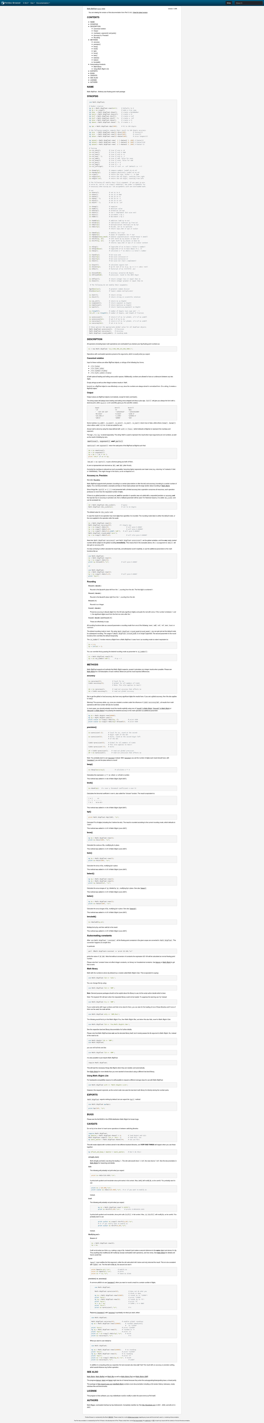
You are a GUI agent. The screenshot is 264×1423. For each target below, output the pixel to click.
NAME (92, 22)
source (99, 9)
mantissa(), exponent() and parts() (105, 33)
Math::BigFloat (92, 8)
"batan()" (143, 888)
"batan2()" (133, 908)
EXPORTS (94, 71)
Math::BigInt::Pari (127, 1376)
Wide (229, 3)
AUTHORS (93, 82)
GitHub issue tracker (133, 1417)
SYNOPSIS (94, 24)
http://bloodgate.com (148, 1405)
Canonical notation (100, 28)
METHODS (94, 40)
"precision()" (91, 760)
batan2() (96, 58)
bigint (103, 1380)
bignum (158, 962)
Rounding (97, 37)
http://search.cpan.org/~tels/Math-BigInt (111, 1384)
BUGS (92, 73)
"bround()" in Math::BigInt (161, 708)
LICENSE (93, 80)
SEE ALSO (94, 78)
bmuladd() (97, 62)
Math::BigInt (166, 486)
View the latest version (140, 12)
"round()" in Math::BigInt (144, 708)
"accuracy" (111, 758)
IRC (153, 1420)
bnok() (96, 49)
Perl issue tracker (137, 1420)
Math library (97, 66)
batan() (96, 60)
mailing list (148, 1420)
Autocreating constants (97, 64)
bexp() (96, 46)
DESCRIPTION (95, 26)
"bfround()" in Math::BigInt (95, 710)
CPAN (103, 9)
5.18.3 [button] (25, 3)
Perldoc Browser (12, 2)
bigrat (110, 1380)
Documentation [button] (42, 3)
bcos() (96, 53)
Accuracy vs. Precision (101, 35)
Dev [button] (32, 3)
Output (96, 31)
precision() (97, 44)
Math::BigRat (100, 1376)
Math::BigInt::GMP (142, 1376)
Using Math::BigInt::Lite (101, 69)
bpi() (95, 51)
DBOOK (111, 1417)
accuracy (97, 42)
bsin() (95, 55)
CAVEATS (93, 75)
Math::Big (111, 1376)
